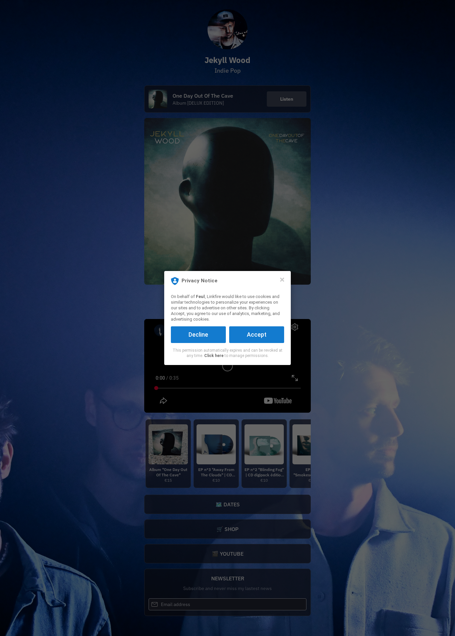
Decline (198, 334)
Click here (214, 355)
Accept (256, 334)
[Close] (282, 279)
